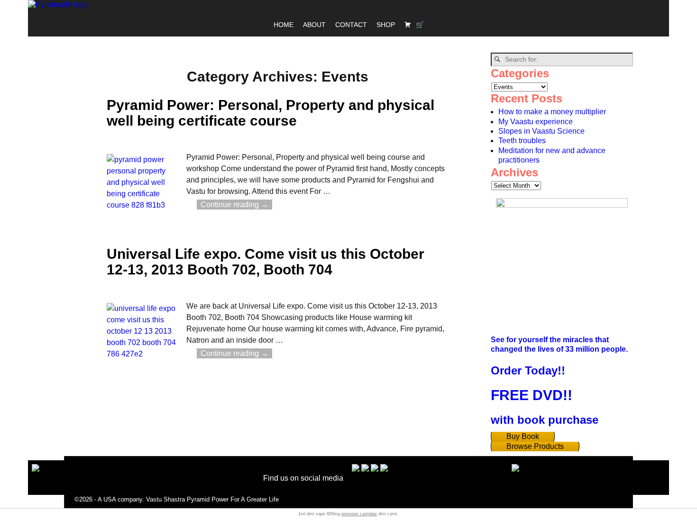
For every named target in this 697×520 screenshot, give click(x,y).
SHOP (385, 24)
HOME (283, 24)
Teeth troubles (522, 141)
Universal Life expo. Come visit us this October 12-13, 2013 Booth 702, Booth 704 (265, 261)
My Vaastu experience (535, 122)
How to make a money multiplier (552, 112)
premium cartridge (359, 513)
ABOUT (314, 24)
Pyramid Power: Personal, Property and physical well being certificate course (270, 112)
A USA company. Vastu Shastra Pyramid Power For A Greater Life (188, 499)
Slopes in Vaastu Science (541, 131)
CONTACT (351, 24)
